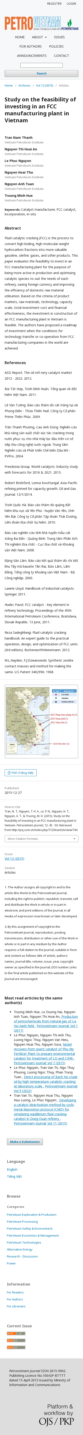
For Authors (15, 1299)
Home (9, 85)
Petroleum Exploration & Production (31, 1214)
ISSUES (59, 37)
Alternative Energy (20, 1249)
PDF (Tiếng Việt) (22, 773)
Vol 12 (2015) (44, 85)
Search (42, 73)
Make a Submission (25, 1142)
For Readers (15, 1292)
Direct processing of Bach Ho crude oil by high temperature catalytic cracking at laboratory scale (45, 1081)
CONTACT (61, 55)
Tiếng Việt (14, 1176)
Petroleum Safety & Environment (29, 1228)
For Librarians (16, 1306)
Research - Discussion (22, 1256)
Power (11, 1263)
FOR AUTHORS (30, 46)
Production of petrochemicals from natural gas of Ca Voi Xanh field (46, 1021)
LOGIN (71, 3)
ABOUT (38, 37)
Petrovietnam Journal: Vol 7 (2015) (39, 1063)
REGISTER (54, 3)
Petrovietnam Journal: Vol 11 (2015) (40, 1123)
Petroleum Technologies (24, 1242)
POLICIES (56, 46)
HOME (20, 37)
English (12, 1169)
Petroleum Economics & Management (33, 1235)
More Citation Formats (23, 839)
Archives (24, 85)
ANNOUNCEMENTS (32, 55)
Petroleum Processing (22, 1221)
